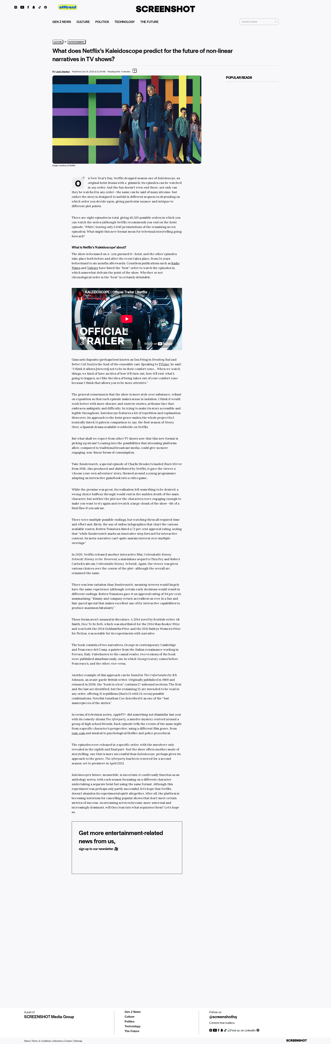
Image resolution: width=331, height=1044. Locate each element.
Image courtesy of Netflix (63, 165)
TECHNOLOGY (124, 21)
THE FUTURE (149, 21)
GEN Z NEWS (61, 21)
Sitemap (78, 1041)
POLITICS (102, 21)
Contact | (68, 1041)
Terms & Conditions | (42, 1041)
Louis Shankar (63, 71)
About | (27, 1041)
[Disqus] (127, 930)
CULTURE (83, 21)
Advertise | (58, 1041)
